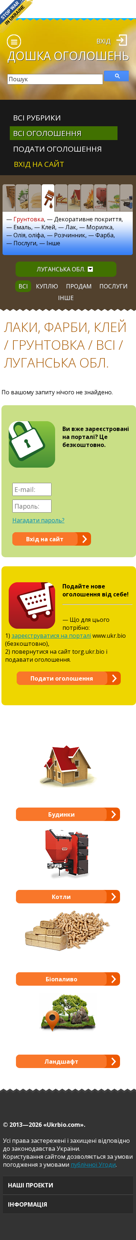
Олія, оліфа (28, 235)
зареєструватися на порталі (51, 636)
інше (66, 298)
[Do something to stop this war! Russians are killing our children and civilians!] (16, 16)
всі (23, 286)
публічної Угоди (93, 1165)
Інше (53, 243)
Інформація (27, 1204)
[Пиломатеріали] (22, 197)
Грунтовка (28, 219)
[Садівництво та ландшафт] (113, 197)
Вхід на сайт (39, 164)
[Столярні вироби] (9, 197)
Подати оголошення (57, 149)
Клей (48, 227)
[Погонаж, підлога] (35, 197)
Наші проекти (30, 1185)
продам (79, 286)
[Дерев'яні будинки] (74, 197)
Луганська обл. (61, 269)
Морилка (99, 227)
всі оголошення (47, 133)
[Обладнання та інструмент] (126, 197)
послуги (113, 286)
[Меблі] (61, 197)
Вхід (103, 41)
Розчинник (69, 235)
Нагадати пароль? (38, 520)
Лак (70, 227)
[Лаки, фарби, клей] (48, 197)
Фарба (104, 235)
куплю (47, 286)
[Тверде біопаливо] (87, 197)
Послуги (24, 243)
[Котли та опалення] (100, 197)
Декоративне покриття (87, 219)
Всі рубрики (37, 117)
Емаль (22, 227)
